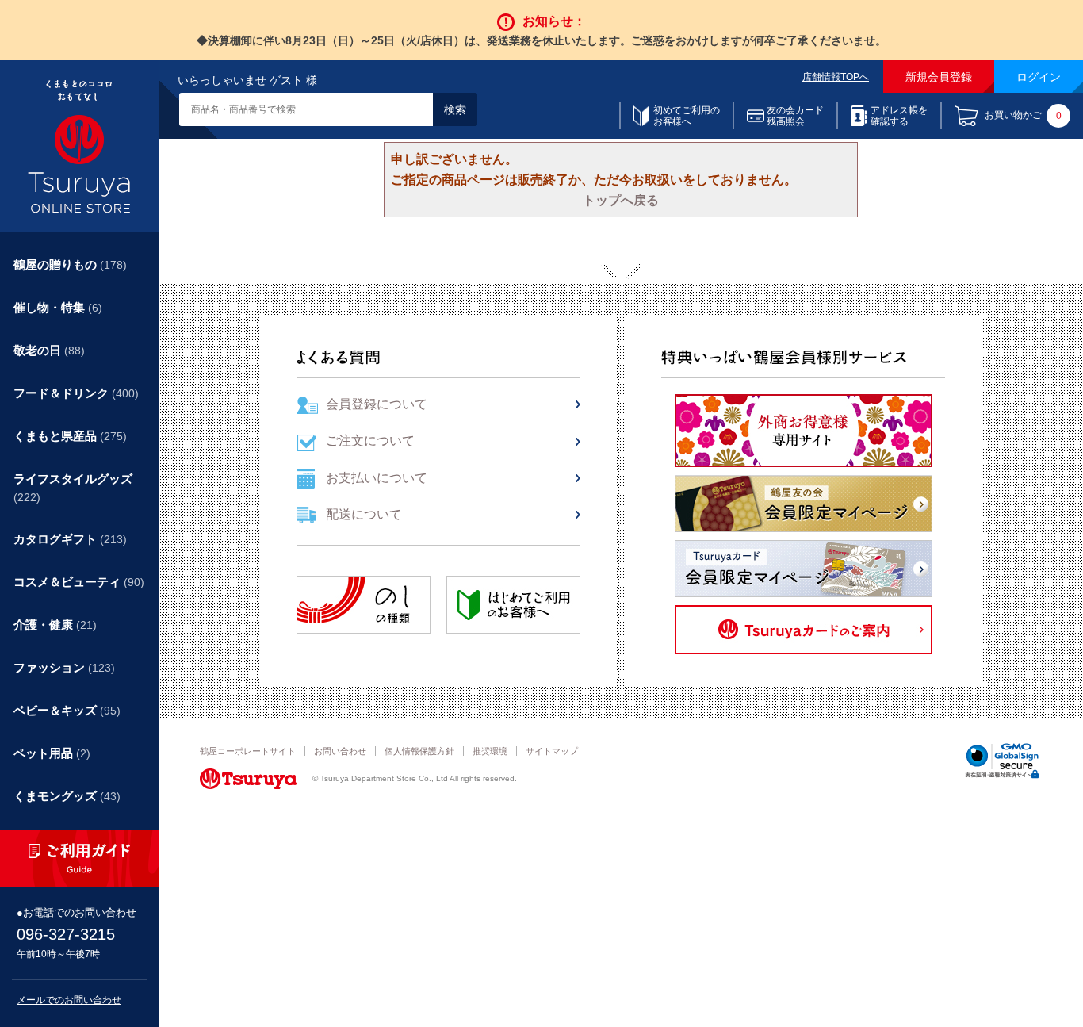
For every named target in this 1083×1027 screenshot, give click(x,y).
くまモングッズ (67, 796)
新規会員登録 (938, 77)
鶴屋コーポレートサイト (248, 751)
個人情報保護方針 (419, 751)
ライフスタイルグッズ (72, 488)
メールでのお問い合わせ (69, 1000)
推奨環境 (490, 751)
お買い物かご (1023, 116)
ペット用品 (51, 753)
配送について (364, 514)
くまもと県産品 (70, 436)
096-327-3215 (66, 934)
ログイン (1038, 77)
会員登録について (376, 404)
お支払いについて (376, 478)
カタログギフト (70, 539)
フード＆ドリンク (76, 393)
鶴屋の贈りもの (70, 264)
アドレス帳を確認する (899, 116)
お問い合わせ (340, 751)
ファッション (64, 667)
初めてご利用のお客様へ (686, 116)
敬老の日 (49, 350)
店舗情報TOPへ (835, 76)
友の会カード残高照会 (795, 116)
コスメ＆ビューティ (78, 581)
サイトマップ (552, 751)
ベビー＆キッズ (67, 710)
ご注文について (370, 440)
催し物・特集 (57, 307)
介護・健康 (55, 624)
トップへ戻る (621, 200)
